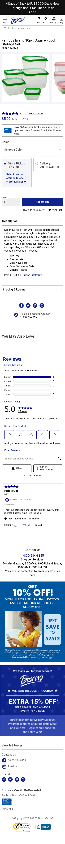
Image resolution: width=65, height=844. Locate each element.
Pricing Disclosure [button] (32, 275)
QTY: (5, 197)
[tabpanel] (32, 5)
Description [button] (10, 221)
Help (39, 23)
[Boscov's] (18, 20)
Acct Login (54, 23)
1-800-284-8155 (29, 317)
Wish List (57, 210)
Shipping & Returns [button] (13, 289)
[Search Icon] (5, 28)
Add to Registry (36, 210)
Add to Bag (43, 201)
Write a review (36, 113)
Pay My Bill (7, 808)
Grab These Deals (41, 8)
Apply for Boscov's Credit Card (18, 795)
